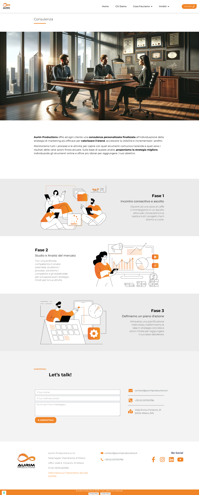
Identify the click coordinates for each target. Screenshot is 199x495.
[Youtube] (180, 459)
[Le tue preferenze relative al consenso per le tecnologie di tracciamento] (4, 493)
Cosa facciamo (141, 6)
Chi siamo (121, 6)
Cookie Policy (105, 493)
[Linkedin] (171, 459)
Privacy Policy (93, 493)
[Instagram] (162, 459)
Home (105, 6)
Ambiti (163, 6)
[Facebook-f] (153, 459)
